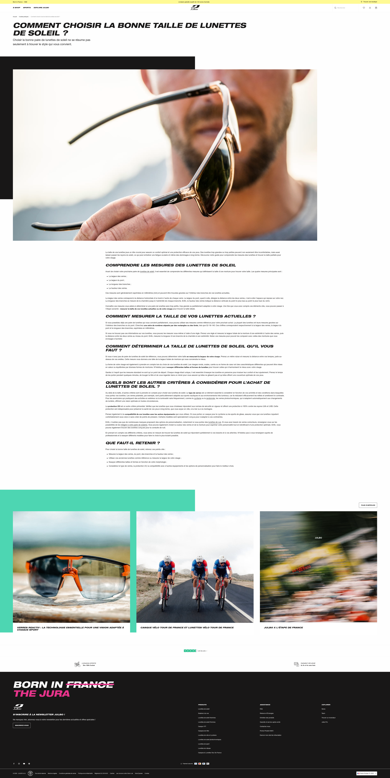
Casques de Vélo (203, 731)
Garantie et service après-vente (270, 722)
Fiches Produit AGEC (267, 731)
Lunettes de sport (203, 744)
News (323, 709)
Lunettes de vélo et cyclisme (207, 735)
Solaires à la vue (203, 713)
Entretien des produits (267, 718)
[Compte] (370, 8)
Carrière (112, 773)
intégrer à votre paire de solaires (134, 425)
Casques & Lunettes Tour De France (210, 752)
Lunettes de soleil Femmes (206, 722)
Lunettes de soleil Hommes (207, 718)
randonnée (210, 398)
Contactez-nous (265, 726)
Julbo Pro (325, 722)
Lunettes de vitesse (204, 748)
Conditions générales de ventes (67, 773)
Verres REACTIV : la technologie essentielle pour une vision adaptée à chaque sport (70, 628)
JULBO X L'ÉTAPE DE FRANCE (283, 627)
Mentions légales (52, 773)
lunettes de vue (214, 422)
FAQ (261, 709)
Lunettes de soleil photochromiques (209, 739)
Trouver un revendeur (329, 718)
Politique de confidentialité (85, 773)
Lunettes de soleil (203, 709)
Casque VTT (202, 726)
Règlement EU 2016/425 (101, 773)
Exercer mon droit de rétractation (270, 735)
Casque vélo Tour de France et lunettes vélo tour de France (186, 627)
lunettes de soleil (147, 271)
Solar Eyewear (139, 773)
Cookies (147, 773)
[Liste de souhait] (364, 8)
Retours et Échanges (267, 713)
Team (323, 713)
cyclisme (197, 398)
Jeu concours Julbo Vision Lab (124, 773)
